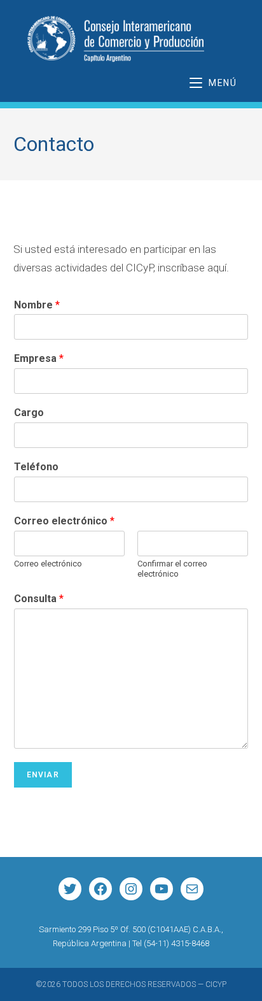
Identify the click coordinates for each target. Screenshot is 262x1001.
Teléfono (36, 467)
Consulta (39, 599)
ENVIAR (43, 774)
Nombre (37, 305)
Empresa (39, 358)
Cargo (29, 413)
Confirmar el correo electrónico (172, 569)
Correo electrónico (64, 521)
